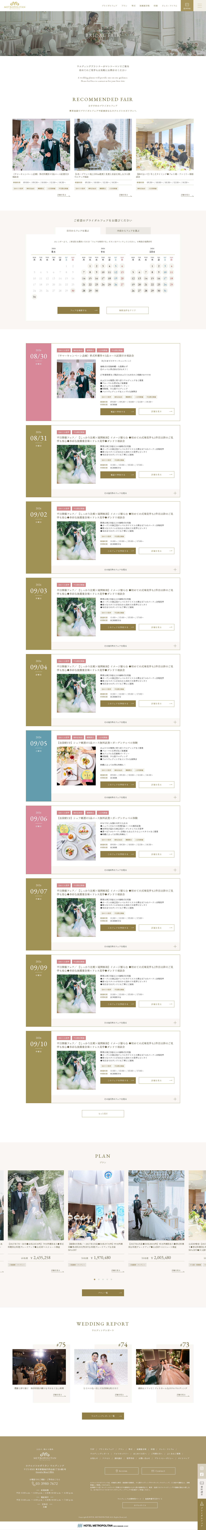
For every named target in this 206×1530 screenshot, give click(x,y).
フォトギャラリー (121, 1453)
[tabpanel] (96, 1221)
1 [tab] (94, 1279)
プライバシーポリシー (164, 1458)
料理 (156, 5)
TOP (92, 1449)
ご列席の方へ (157, 1453)
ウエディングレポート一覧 (103, 1416)
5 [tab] (111, 1279)
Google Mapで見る (45, 1472)
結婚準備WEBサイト (154, 1499)
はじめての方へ (140, 1453)
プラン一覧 (103, 1292)
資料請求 (201, 1491)
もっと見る (103, 1113)
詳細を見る (156, 411)
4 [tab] (107, 1279)
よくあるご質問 (173, 1453)
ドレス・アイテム (169, 5)
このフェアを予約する (118, 551)
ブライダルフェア (109, 5)
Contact (160, 1471)
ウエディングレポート (99, 1453)
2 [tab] (98, 1279)
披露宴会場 (145, 5)
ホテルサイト (140, 1505)
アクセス (106, 1458)
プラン (124, 5)
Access (123, 1471)
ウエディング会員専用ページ (129, 1499)
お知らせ (94, 1458)
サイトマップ (183, 1458)
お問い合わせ (144, 1458)
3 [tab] (103, 1279)
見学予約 (130, 1458)
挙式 (134, 5)
